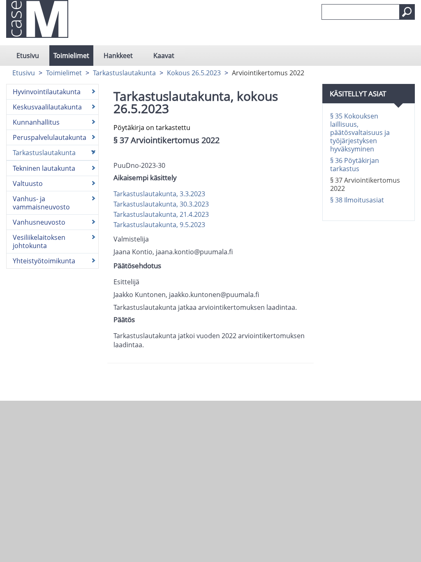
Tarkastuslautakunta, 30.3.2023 (161, 204)
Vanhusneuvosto (39, 222)
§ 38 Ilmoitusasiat (357, 200)
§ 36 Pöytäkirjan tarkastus (354, 164)
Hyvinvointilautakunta (47, 91)
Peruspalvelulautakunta (49, 137)
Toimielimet (71, 55)
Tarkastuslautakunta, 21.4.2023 (161, 214)
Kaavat (163, 55)
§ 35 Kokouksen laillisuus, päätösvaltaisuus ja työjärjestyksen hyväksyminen (360, 132)
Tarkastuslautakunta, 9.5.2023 (159, 224)
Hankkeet (118, 55)
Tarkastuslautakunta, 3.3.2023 (159, 193)
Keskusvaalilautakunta (47, 106)
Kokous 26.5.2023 (194, 72)
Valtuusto (28, 183)
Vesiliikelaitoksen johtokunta (39, 241)
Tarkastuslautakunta (124, 72)
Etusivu (27, 55)
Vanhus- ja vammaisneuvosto (41, 202)
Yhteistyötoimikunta (44, 260)
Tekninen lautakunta (44, 168)
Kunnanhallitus (36, 122)
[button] (407, 12)
